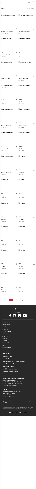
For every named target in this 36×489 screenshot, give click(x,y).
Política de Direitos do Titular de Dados (13, 361)
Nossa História (6, 324)
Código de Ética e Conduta (10, 371)
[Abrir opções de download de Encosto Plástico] (16, 76)
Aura (20, 99)
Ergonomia (5, 329)
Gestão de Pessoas (7, 327)
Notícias (4, 338)
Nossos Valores (6, 347)
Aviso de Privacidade (8, 364)
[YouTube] (25, 315)
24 (25, 300)
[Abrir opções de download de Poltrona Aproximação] (16, 29)
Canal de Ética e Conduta (9, 369)
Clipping (4, 340)
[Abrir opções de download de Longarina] (34, 217)
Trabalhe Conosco (7, 359)
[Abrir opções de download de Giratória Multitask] (34, 99)
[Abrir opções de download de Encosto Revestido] (34, 76)
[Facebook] (10, 315)
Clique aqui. (5, 402)
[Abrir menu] (33, 2)
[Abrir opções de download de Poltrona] (34, 240)
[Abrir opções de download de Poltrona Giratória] (16, 53)
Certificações (5, 334)
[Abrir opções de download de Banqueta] (34, 170)
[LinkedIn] (14, 315)
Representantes (7, 356)
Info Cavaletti (5, 343)
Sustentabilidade (6, 331)
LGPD (3, 345)
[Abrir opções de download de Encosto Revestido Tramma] (16, 99)
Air (2, 29)
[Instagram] (19, 315)
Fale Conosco (6, 353)
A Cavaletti (5, 336)
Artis (3, 76)
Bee (20, 170)
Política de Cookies (8, 366)
